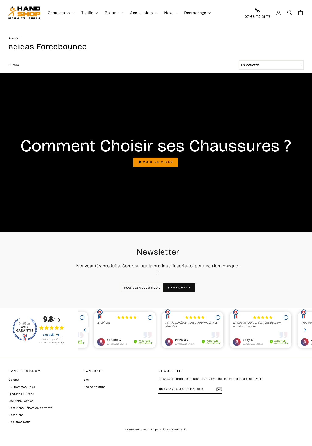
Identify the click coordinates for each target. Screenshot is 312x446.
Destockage (195, 12)
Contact (14, 379)
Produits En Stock (21, 394)
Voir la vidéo (158, 162)
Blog (86, 379)
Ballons (112, 12)
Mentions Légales (20, 401)
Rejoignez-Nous (19, 422)
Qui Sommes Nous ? (22, 387)
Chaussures (59, 12)
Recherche (16, 415)
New (169, 12)
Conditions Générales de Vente (30, 408)
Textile (87, 12)
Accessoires (142, 12)
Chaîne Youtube (94, 387)
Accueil (13, 38)
